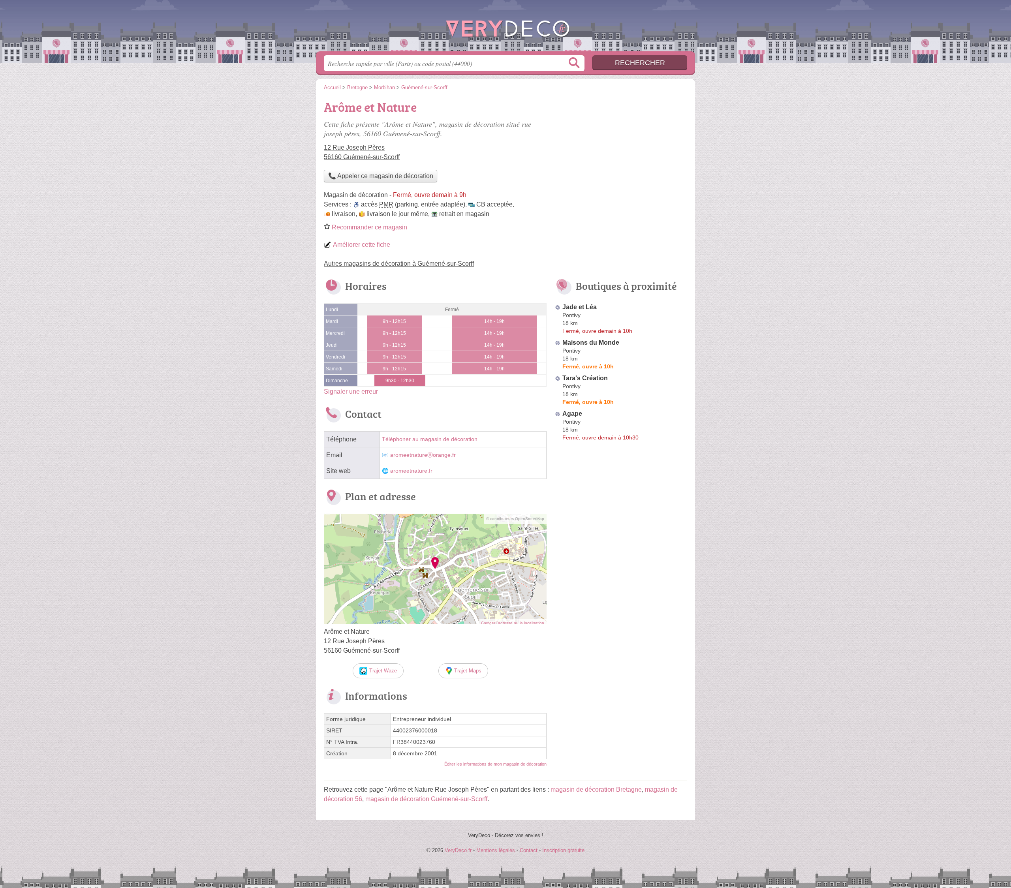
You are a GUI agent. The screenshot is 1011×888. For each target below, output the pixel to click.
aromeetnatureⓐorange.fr (423, 455)
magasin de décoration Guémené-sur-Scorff (426, 799)
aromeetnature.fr (411, 471)
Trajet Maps (467, 671)
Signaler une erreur (351, 391)
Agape (572, 413)
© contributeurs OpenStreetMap (515, 518)
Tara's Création (585, 378)
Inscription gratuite (563, 850)
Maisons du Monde (590, 342)
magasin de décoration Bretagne (596, 789)
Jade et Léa (579, 307)
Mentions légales (495, 850)
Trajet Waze (383, 671)
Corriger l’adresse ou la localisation (512, 623)
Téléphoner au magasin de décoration (429, 439)
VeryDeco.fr (505, 28)
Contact (528, 850)
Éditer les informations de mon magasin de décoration (495, 764)
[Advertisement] (620, 152)
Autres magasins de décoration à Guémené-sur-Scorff (399, 263)
